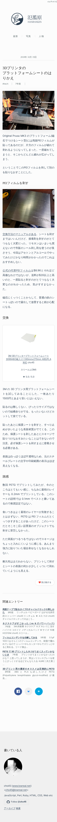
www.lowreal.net (21, 785)
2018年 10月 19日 (29, 57)
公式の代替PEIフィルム (17, 270)
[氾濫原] (28, 19)
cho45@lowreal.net (16, 789)
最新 (15, 36)
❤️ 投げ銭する (44, 582)
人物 (41, 36)
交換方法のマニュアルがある (19, 234)
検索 (18, 808)
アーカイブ (9, 808)
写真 (28, 36)
